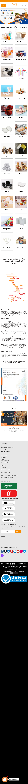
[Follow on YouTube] (18, 551)
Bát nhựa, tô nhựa (7, 117)
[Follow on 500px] (24, 551)
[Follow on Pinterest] (11, 551)
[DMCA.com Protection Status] (14, 572)
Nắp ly (7, 78)
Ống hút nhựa (21, 78)
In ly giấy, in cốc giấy (21, 59)
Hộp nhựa (7, 191)
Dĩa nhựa (21, 209)
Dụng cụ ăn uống (7, 247)
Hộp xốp (21, 191)
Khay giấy (21, 136)
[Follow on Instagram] (2, 551)
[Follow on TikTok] (5, 551)
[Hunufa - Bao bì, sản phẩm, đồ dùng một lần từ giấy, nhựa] (14, 5)
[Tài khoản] (23, 5)
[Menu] (3, 5)
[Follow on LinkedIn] (14, 551)
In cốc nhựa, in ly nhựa (7, 60)
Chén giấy (21, 117)
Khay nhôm (7, 173)
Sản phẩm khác (21, 247)
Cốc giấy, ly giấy (21, 41)
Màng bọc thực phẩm (7, 229)
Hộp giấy (21, 173)
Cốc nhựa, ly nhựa (7, 41)
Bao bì (21, 228)
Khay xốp (21, 156)
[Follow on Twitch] (2, 555)
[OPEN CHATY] (5, 779)
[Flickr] (21, 551)
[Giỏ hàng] (26, 5)
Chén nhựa (7, 136)
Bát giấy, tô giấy (21, 98)
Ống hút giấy (7, 98)
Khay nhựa (7, 156)
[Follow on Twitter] (8, 551)
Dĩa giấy (7, 209)
